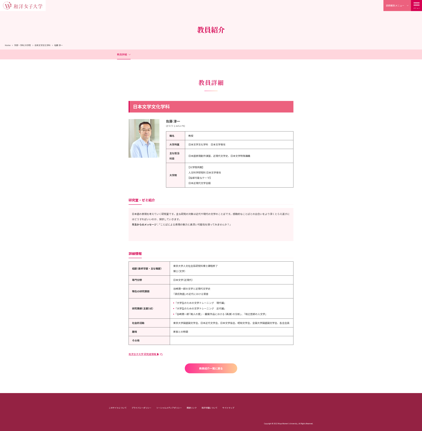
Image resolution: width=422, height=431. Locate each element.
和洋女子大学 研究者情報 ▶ (144, 354)
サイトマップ (228, 407)
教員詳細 (122, 54)
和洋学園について (209, 407)
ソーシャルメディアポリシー (169, 407)
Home (7, 45)
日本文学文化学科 (42, 45)
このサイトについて (118, 407)
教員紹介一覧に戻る (211, 368)
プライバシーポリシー (141, 407)
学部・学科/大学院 (22, 45)
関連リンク (192, 407)
